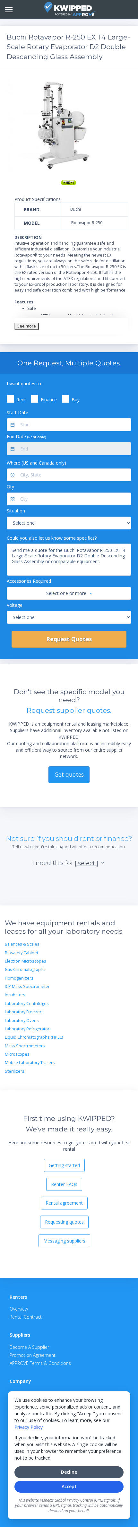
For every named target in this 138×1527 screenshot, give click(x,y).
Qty (10, 487)
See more (26, 326)
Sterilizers (14, 1071)
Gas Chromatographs (25, 969)
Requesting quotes (64, 1222)
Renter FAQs (64, 1184)
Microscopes (17, 1054)
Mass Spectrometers (25, 1046)
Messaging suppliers (64, 1241)
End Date (26, 436)
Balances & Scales (22, 944)
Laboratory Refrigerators (28, 1029)
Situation (16, 511)
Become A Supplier (29, 1347)
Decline (69, 1472)
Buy (76, 400)
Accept (69, 1486)
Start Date (17, 412)
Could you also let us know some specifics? (52, 538)
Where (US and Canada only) (36, 463)
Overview (19, 1309)
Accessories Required (29, 581)
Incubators (15, 995)
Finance (49, 400)
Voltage (14, 605)
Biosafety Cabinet (21, 952)
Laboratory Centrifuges (27, 1003)
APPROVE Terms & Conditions (40, 1363)
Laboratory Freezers (24, 1012)
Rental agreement (64, 1203)
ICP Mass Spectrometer (27, 986)
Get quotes (69, 774)
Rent (21, 400)
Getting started (64, 1165)
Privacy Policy (28, 1427)
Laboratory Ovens (22, 1020)
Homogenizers (19, 978)
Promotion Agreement (33, 1355)
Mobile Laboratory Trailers (30, 1062)
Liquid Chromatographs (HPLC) (34, 1037)
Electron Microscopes (25, 961)
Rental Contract (26, 1317)
